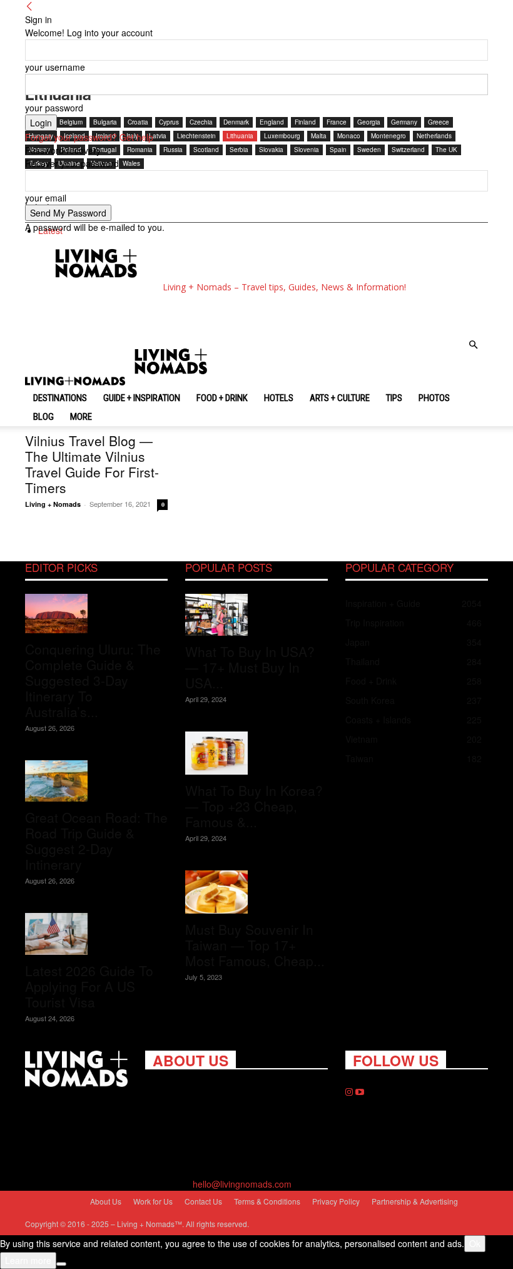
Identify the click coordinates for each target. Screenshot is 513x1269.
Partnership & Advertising (415, 1201)
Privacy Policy (336, 1201)
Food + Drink (222, 398)
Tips (394, 398)
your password (54, 107)
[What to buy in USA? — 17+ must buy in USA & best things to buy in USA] (256, 615)
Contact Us (203, 1201)
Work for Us (153, 1201)
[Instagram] (350, 1092)
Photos (434, 398)
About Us (105, 1201)
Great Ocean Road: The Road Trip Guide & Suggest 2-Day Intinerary (96, 841)
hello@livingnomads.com (242, 1184)
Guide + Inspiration (141, 398)
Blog (43, 416)
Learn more (28, 1260)
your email (45, 197)
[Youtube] (359, 1092)
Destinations (60, 398)
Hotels (278, 398)
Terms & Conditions (267, 1201)
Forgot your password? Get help (89, 137)
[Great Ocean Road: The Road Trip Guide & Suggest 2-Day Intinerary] (96, 781)
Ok (474, 1243)
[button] (473, 345)
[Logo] (76, 382)
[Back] (29, 6)
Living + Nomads (53, 504)
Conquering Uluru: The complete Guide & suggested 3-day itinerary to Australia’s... (93, 680)
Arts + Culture (340, 398)
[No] (61, 1264)
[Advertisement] (180, 313)
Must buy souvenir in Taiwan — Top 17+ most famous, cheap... (255, 945)
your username (55, 67)
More (81, 416)
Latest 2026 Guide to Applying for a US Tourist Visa (89, 986)
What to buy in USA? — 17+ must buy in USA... (250, 667)
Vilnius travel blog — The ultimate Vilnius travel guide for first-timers (92, 464)
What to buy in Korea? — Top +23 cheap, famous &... (254, 806)
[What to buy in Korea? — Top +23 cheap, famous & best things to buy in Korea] (256, 753)
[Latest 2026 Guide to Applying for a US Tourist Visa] (96, 934)
